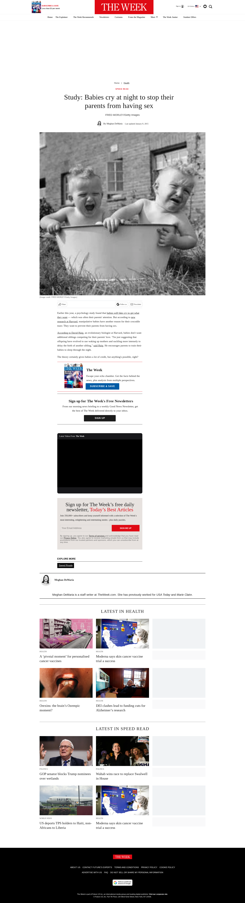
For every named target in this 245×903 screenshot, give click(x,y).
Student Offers (189, 17)
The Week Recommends (83, 17)
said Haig (98, 345)
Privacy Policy (149, 867)
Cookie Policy (167, 867)
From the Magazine (136, 17)
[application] (99, 463)
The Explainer (61, 17)
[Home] (50, 17)
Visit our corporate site (158, 894)
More (153, 17)
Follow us (123, 304)
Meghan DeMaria (114, 123)
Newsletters (104, 17)
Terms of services (97, 536)
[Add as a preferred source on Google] (122, 883)
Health (126, 83)
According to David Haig (70, 332)
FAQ (106, 872)
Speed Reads (66, 565)
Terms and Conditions (126, 867)
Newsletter (137, 304)
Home (117, 83)
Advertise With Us (92, 872)
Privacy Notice (70, 538)
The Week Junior (170, 17)
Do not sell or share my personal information (136, 872)
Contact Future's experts (97, 867)
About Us (75, 867)
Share (64, 304)
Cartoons (118, 17)
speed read (122, 89)
